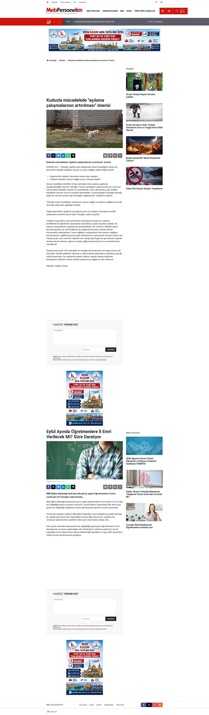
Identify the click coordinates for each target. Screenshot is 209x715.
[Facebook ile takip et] (143, 705)
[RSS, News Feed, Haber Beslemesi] (160, 705)
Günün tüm (155, 22)
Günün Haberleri (65, 2)
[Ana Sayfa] (47, 2)
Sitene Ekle (82, 2)
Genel (129, 11)
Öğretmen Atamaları (144, 11)
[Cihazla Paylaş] (73, 155)
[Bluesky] (58, 155)
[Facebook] (48, 155)
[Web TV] (156, 2)
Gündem (62, 60)
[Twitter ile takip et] (149, 705)
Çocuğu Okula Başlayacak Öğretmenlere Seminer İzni (94, 22)
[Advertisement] (84, 81)
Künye (91, 705)
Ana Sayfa (52, 60)
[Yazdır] (105, 155)
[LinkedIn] (63, 155)
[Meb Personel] (64, 11)
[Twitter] (53, 155)
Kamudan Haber (110, 11)
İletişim (99, 705)
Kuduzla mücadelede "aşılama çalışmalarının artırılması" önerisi (91, 60)
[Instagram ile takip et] (154, 705)
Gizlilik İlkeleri (109, 705)
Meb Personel (93, 11)
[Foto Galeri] (161, 2)
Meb (122, 11)
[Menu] (163, 11)
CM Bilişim (53, 712)
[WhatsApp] (68, 155)
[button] (110, 155)
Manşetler (54, 2)
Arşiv (74, 2)
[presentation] (54, 21)
